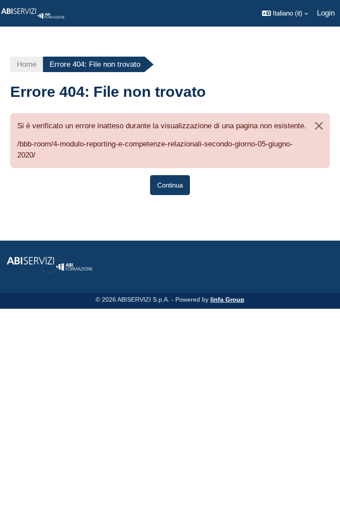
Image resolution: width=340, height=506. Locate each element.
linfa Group (227, 299)
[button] (285, 13)
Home (26, 64)
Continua (170, 185)
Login (326, 13)
